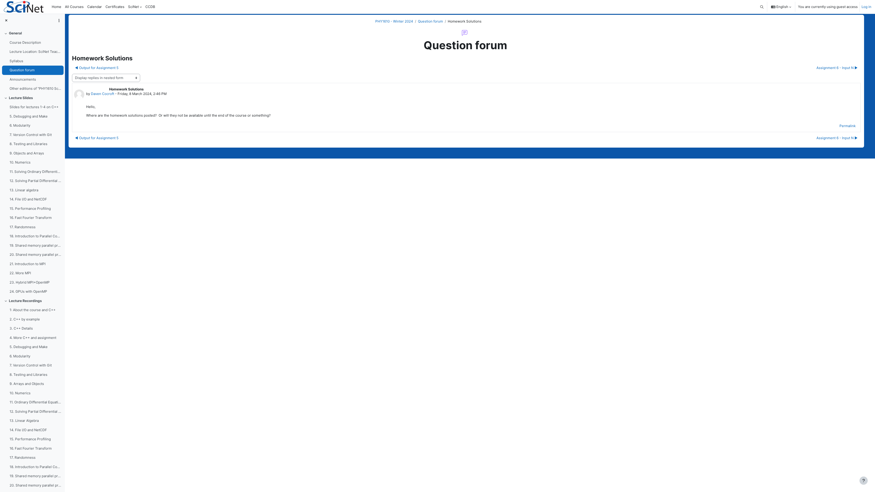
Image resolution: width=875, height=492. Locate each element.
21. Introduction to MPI (28, 264)
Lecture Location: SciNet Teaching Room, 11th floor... (35, 51)
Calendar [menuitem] (94, 7)
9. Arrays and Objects (27, 384)
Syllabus (16, 61)
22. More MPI (20, 273)
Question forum (22, 70)
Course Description (25, 42)
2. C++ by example (25, 319)
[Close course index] (6, 20)
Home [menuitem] (56, 7)
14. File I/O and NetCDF (28, 199)
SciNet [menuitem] (133, 7)
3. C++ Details (21, 328)
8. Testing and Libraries (28, 144)
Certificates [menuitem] (115, 7)
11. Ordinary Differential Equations (35, 402)
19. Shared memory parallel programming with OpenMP (35, 245)
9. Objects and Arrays (27, 153)
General (15, 33)
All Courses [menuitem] (74, 7)
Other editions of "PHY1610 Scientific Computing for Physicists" (35, 88)
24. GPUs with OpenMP (28, 291)
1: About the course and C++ (33, 310)
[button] (762, 7)
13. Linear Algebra (24, 420)
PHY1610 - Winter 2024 (394, 21)
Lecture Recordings (25, 301)
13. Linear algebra (24, 190)
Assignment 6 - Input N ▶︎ (837, 68)
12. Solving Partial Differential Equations (35, 181)
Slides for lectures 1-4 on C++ (34, 107)
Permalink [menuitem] (847, 126)
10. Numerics (20, 162)
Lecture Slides (21, 98)
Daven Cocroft (102, 94)
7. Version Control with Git (31, 135)
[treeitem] (32, 61)
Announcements (23, 79)
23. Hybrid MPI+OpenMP (30, 282)
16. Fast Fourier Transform (31, 217)
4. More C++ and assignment (33, 338)
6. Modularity (20, 125)
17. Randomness (23, 227)
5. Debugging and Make (29, 116)
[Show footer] (864, 481)
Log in (866, 7)
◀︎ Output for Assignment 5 (96, 68)
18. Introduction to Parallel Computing (35, 236)
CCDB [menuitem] (150, 7)
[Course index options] (59, 20)
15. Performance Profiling (30, 208)
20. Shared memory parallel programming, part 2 (35, 254)
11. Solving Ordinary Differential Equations (35, 171)
